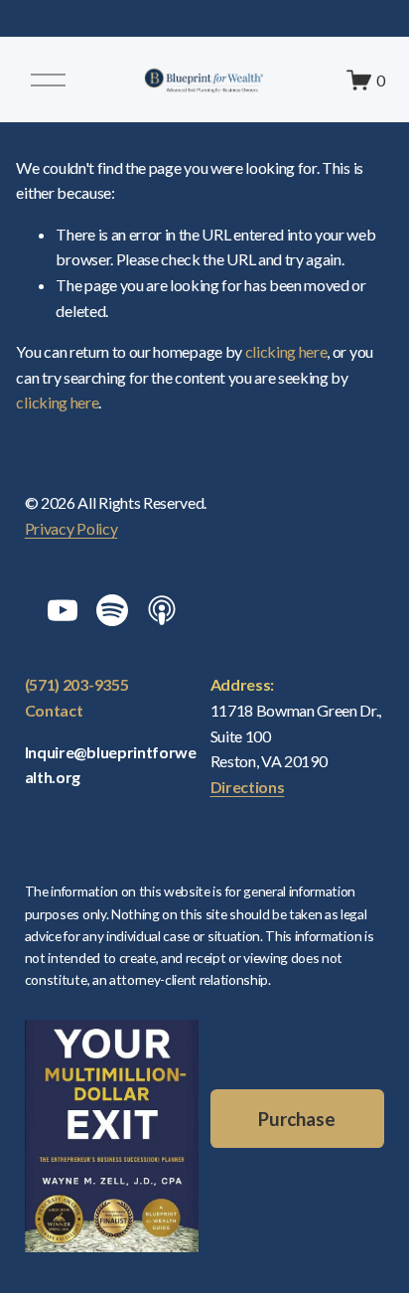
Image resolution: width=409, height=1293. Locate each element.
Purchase (297, 1119)
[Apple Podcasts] (162, 610)
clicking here (286, 351)
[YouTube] (62, 610)
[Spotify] (112, 610)
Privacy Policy (71, 528)
